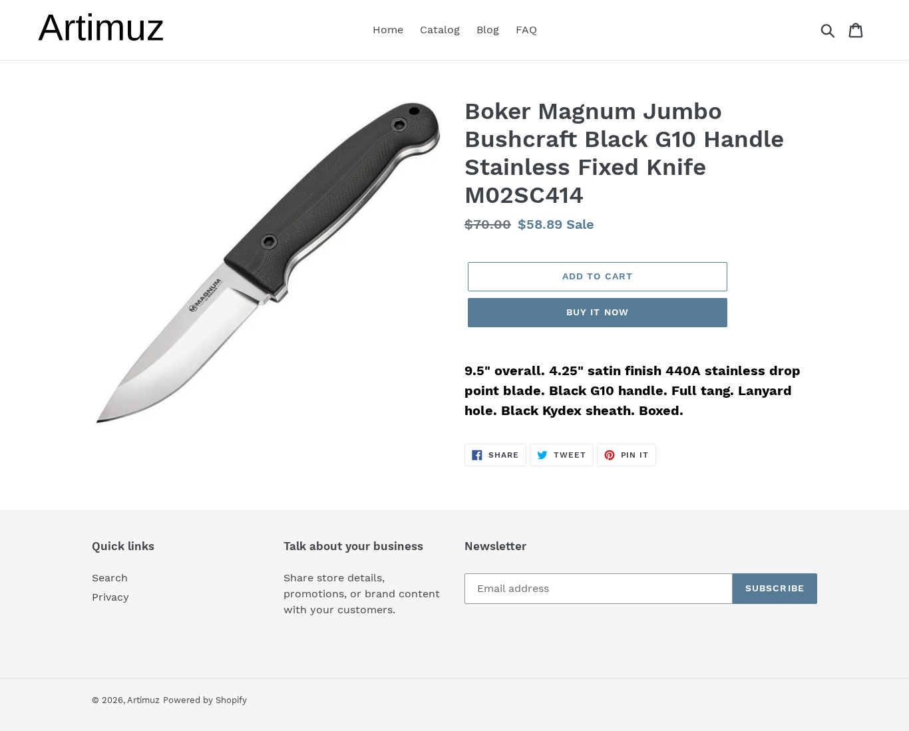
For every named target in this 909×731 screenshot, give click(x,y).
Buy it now (597, 312)
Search (110, 577)
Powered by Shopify (205, 700)
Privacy (110, 597)
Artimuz (143, 700)
